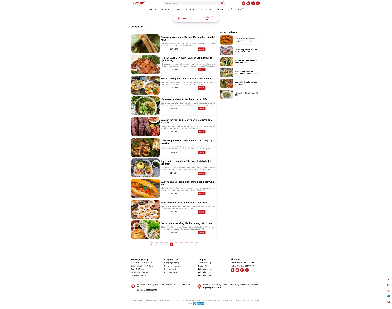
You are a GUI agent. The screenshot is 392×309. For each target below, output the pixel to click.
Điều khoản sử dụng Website (142, 266)
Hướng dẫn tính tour (205, 269)
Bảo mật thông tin (137, 269)
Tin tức (230, 9)
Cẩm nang (219, 9)
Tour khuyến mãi (205, 9)
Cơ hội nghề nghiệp (171, 263)
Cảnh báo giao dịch (171, 272)
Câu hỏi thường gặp (205, 263)
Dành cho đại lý (170, 269)
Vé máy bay (190, 9)
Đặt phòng (177, 9)
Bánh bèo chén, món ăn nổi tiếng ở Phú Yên (184, 202)
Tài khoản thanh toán (139, 275)
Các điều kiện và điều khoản (141, 263)
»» (196, 244)
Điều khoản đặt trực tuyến (140, 272)
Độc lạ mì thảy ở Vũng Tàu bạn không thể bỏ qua (186, 223)
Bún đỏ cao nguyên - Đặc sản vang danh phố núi (186, 78)
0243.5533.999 (151, 290)
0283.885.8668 (218, 288)
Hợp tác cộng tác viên (172, 266)
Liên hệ (240, 9)
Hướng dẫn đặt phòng (206, 275)
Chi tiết (201, 49)
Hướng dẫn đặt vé (204, 272)
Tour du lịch (165, 9)
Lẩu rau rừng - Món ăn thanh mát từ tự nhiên (184, 99)
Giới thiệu (152, 9)
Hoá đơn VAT (203, 266)
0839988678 (249, 266)
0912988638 (249, 263)
